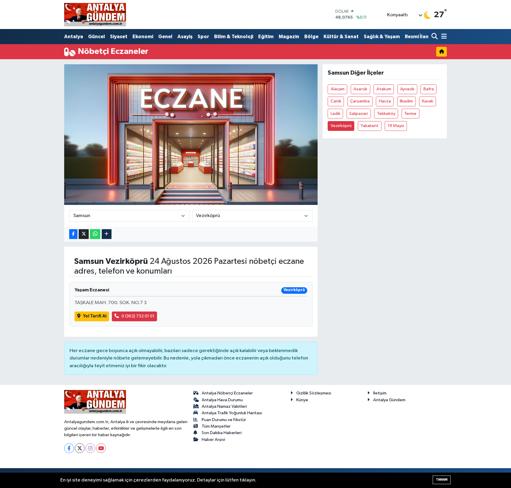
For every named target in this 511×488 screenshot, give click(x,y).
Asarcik (360, 89)
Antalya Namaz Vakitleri (224, 406)
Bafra (428, 89)
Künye (302, 400)
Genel (165, 36)
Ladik (335, 113)
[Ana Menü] (443, 36)
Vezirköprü (341, 125)
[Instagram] (90, 448)
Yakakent (369, 125)
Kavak (427, 101)
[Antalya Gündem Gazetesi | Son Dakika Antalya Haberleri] (95, 14)
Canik (336, 101)
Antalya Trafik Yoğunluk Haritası (232, 413)
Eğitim (266, 36)
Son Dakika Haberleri (222, 433)
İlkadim (406, 101)
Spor (203, 36)
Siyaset (118, 36)
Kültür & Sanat (341, 36)
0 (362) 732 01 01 (138, 316)
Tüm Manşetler (216, 426)
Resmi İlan (416, 36)
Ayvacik (407, 89)
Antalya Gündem (389, 400)
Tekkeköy (386, 113)
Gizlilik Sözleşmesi (313, 393)
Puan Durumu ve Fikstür (224, 420)
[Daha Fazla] (106, 234)
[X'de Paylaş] (84, 234)
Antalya (73, 36)
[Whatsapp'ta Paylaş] (95, 234)
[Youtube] (101, 448)
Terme (410, 113)
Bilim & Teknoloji (233, 36)
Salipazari (358, 113)
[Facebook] (69, 448)
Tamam (441, 479)
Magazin (289, 36)
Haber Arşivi (213, 439)
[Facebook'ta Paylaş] (73, 234)
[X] (80, 448)
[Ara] (435, 36)
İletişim (380, 393)
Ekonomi (142, 36)
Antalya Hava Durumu (222, 400)
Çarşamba (360, 101)
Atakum (383, 89)
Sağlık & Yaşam (382, 36)
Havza (385, 101)
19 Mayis (396, 125)
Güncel (96, 36)
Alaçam (338, 89)
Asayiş (185, 36)
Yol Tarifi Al (94, 316)
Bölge (311, 36)
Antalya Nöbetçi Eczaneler (227, 393)
